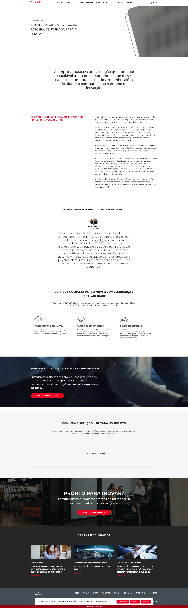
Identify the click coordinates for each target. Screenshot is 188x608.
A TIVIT (86, 593)
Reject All (135, 601)
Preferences (122, 601)
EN (153, 3)
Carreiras (140, 593)
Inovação (127, 593)
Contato (153, 593)
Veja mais (34, 576)
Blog (116, 593)
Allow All (146, 601)
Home (76, 593)
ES (157, 3)
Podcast (106, 593)
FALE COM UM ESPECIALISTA (94, 512)
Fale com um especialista (47, 396)
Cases (95, 593)
